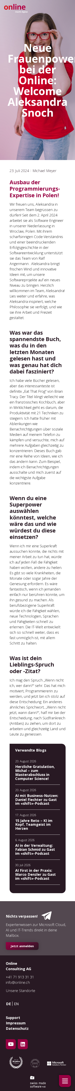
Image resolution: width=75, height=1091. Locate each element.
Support (13, 1017)
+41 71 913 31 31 (20, 977)
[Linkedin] (23, 1044)
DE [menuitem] (8, 1003)
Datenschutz (17, 1028)
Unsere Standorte (20, 990)
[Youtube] (11, 1044)
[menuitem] (9, 1004)
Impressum (16, 1023)
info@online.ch (18, 982)
